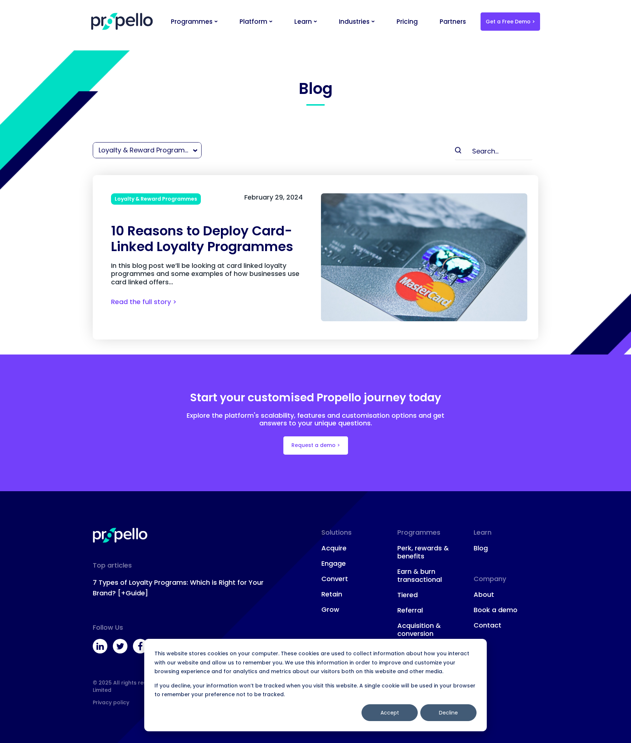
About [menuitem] (484, 595)
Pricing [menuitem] (407, 21)
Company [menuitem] (490, 578)
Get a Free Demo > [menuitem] (510, 21)
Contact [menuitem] (487, 625)
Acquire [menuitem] (334, 548)
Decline (448, 712)
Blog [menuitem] (481, 548)
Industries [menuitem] (354, 21)
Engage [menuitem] (333, 564)
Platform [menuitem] (253, 21)
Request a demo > (315, 445)
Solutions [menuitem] (336, 532)
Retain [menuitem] (331, 594)
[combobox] (147, 150)
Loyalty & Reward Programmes (156, 198)
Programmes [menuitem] (192, 21)
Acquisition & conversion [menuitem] (419, 630)
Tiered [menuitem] (407, 595)
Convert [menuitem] (334, 579)
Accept (389, 712)
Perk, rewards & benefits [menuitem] (423, 552)
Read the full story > (144, 301)
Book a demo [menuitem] (495, 610)
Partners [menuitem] (453, 21)
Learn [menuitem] (303, 21)
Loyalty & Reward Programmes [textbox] (148, 150)
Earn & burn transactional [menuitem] (419, 576)
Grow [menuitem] (330, 610)
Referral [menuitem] (410, 610)
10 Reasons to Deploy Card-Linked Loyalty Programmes (202, 238)
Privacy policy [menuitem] (111, 702)
